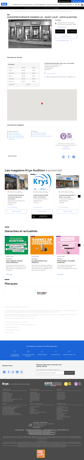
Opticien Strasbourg (43, 436)
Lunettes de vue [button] (17, 4)
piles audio (28, 442)
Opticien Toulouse (13, 436)
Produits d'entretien (61, 399)
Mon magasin (78, 1)
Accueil (12, 11)
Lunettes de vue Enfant (7, 395)
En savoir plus (66, 148)
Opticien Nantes (35, 436)
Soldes (31, 401)
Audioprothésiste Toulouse (53, 437)
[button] (81, 4)
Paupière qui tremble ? (34, 413)
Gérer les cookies (60, 419)
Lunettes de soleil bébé (34, 396)
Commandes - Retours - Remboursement (33, 429)
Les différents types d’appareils (8, 408)
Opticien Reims (21, 437)
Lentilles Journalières (61, 395)
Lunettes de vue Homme (7, 394)
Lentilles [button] (49, 4)
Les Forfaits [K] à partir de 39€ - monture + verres (12, 399)
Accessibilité (59, 417)
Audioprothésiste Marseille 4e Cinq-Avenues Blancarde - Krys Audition (16, 197)
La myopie (32, 408)
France (25, 11)
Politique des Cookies (61, 415)
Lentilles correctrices (61, 393)
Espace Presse (60, 408)
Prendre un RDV (65, 1)
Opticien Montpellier (57, 436)
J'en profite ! (56, 7)
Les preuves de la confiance (62, 407)
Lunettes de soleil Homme (35, 394)
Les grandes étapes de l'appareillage (9, 407)
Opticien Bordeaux (27, 436)
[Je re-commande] (79, 4)
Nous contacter (36, 427)
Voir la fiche (16, 211)
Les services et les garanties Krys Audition (10, 413)
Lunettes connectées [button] (40, 4)
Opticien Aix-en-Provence (12, 437)
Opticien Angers (27, 437)
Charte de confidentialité (62, 413)
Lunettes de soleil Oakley (34, 400)
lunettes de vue (15, 442)
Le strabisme (32, 411)
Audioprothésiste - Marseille (48, 11)
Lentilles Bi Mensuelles (61, 396)
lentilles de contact (7, 442)
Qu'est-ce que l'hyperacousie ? (8, 411)
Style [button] (64, 4)
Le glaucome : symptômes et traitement (37, 412)
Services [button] (69, 4)
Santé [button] (60, 4)
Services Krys (32, 407)
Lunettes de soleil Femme (35, 393)
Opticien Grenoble (73, 436)
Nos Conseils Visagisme (34, 406)
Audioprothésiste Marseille (42, 438)
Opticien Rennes (65, 436)
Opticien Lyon (20, 436)
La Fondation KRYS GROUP (62, 411)
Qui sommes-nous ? (61, 406)
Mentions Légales (60, 414)
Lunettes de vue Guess (6, 396)
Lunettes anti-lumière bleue (7, 400)
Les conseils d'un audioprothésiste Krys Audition (12, 414)
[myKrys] (76, 4)
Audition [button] (54, 4)
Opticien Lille (50, 436)
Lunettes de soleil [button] (27, 4)
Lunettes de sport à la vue (7, 401)
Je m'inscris (69, 372)
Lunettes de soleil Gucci (34, 399)
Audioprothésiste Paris (43, 437)
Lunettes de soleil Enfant (34, 395)
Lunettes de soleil (33, 392)
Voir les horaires (61, 27)
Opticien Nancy (35, 437)
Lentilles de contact (61, 392)
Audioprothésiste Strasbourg (75, 437)
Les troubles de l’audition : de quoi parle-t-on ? (11, 406)
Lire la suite (9, 274)
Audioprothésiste (18, 11)
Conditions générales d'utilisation (63, 416)
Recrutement (59, 412)
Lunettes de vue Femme (7, 393)
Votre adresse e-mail (48, 369)
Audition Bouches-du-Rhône (34, 11)
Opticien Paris (6, 436)
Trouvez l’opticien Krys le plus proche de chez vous (39, 445)
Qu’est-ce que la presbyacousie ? (8, 412)
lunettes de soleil (21, 442)
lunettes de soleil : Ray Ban (60, 444)
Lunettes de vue (5, 392)
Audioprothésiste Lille (64, 437)
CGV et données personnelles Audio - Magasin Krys (60, 77)
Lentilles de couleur (61, 394)
